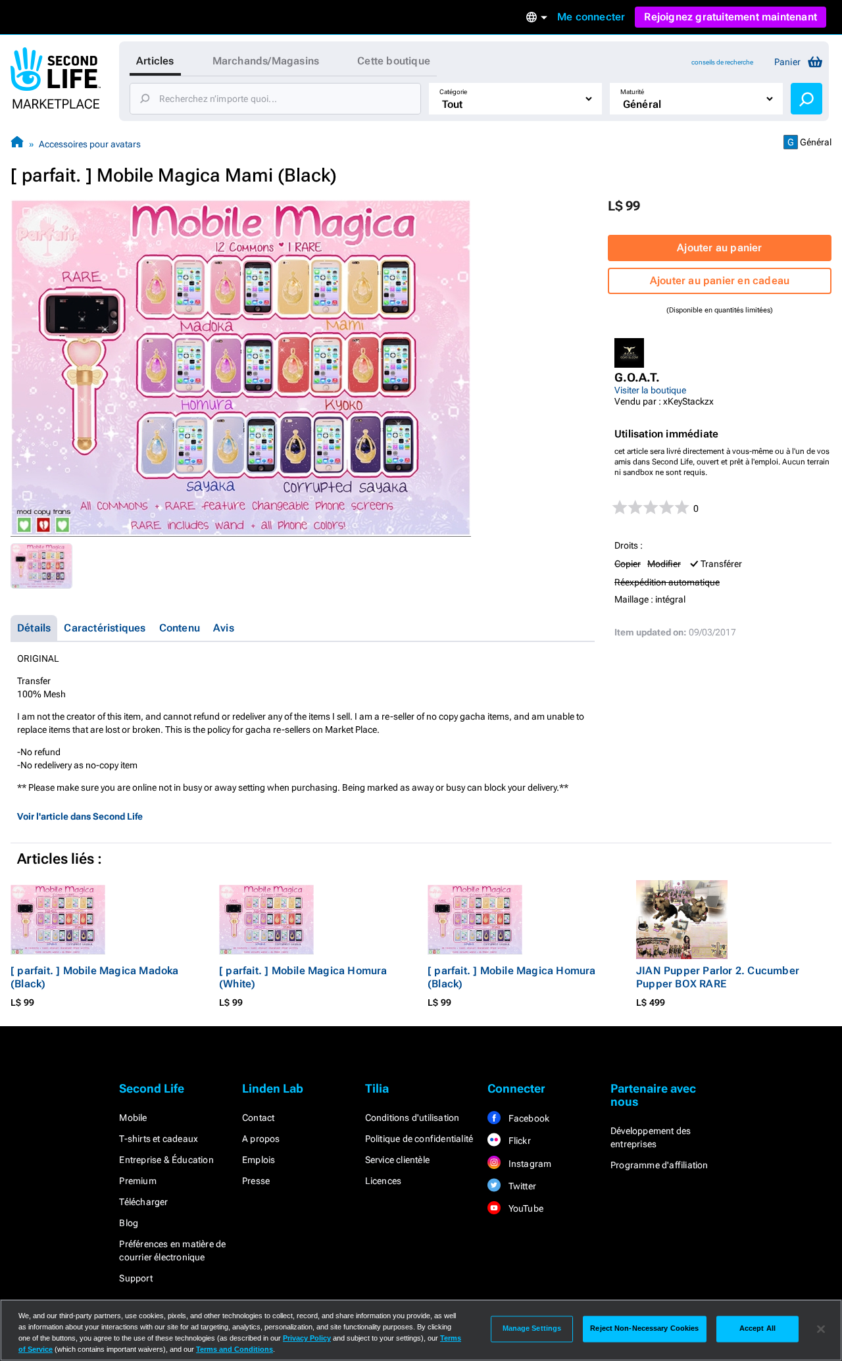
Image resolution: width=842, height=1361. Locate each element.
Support (135, 1278)
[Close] (820, 1328)
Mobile (133, 1117)
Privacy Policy (307, 1338)
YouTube (524, 1208)
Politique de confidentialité (419, 1138)
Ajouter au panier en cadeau (719, 280)
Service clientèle (397, 1159)
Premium (137, 1180)
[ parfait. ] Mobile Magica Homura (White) (303, 977)
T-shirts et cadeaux (158, 1138)
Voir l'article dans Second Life (80, 816)
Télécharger (143, 1202)
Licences (383, 1180)
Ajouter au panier (719, 247)
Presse (256, 1180)
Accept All (757, 1329)
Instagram (528, 1163)
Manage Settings (532, 1329)
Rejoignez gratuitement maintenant (730, 17)
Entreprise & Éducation (166, 1159)
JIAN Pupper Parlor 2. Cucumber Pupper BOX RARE (717, 977)
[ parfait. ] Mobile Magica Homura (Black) (512, 977)
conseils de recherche (722, 62)
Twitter (521, 1186)
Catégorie (453, 91)
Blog (128, 1223)
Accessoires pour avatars (90, 144)
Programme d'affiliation (659, 1165)
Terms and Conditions (234, 1349)
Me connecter (591, 17)
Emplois (258, 1159)
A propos (261, 1138)
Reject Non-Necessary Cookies (644, 1329)
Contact (258, 1117)
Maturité (632, 91)
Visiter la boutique (650, 390)
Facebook (527, 1118)
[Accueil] (17, 144)
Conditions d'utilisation (412, 1117)
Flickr (518, 1140)
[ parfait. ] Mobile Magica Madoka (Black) (95, 977)
